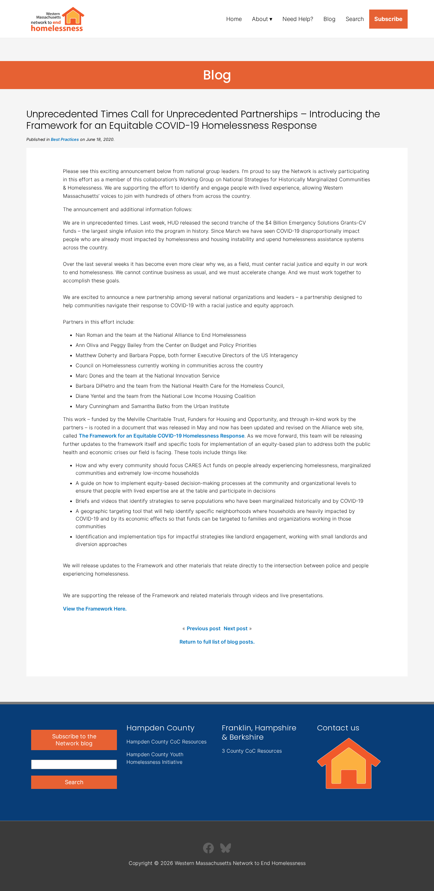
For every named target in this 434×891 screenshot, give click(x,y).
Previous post (203, 628)
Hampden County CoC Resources (166, 741)
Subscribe (388, 19)
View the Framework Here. (95, 608)
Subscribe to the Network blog (74, 740)
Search (355, 19)
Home (234, 19)
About (260, 19)
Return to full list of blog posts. (217, 642)
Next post (236, 628)
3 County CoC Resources (252, 751)
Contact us (338, 727)
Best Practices (65, 139)
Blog (329, 19)
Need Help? (297, 19)
